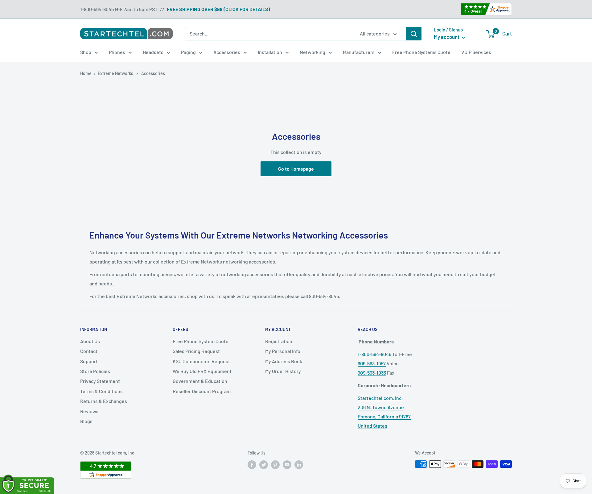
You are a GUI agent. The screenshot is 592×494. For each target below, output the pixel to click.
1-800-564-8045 (374, 354)
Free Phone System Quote (200, 341)
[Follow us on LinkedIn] (298, 464)
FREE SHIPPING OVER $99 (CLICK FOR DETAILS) (218, 9)
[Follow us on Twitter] (263, 464)
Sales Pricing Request (196, 351)
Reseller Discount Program (202, 391)
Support (89, 361)
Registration (278, 341)
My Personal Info (282, 351)
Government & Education (200, 381)
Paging (188, 52)
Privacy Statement (100, 381)
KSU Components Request (201, 361)
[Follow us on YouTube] (287, 464)
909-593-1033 (372, 373)
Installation (270, 52)
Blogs (86, 421)
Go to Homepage (296, 169)
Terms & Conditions (101, 391)
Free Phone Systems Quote (421, 52)
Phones (117, 52)
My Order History (283, 371)
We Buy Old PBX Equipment (202, 371)
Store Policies (95, 371)
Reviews (89, 411)
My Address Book (283, 361)
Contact (88, 351)
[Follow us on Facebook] (252, 464)
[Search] (413, 33)
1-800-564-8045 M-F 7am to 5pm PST (119, 9)
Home (86, 73)
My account (447, 37)
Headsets (153, 52)
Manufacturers (359, 52)
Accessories (226, 52)
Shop (85, 52)
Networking (312, 52)
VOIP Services (476, 52)
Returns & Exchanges (103, 401)
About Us (90, 341)
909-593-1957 (372, 363)
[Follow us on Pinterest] (275, 464)
